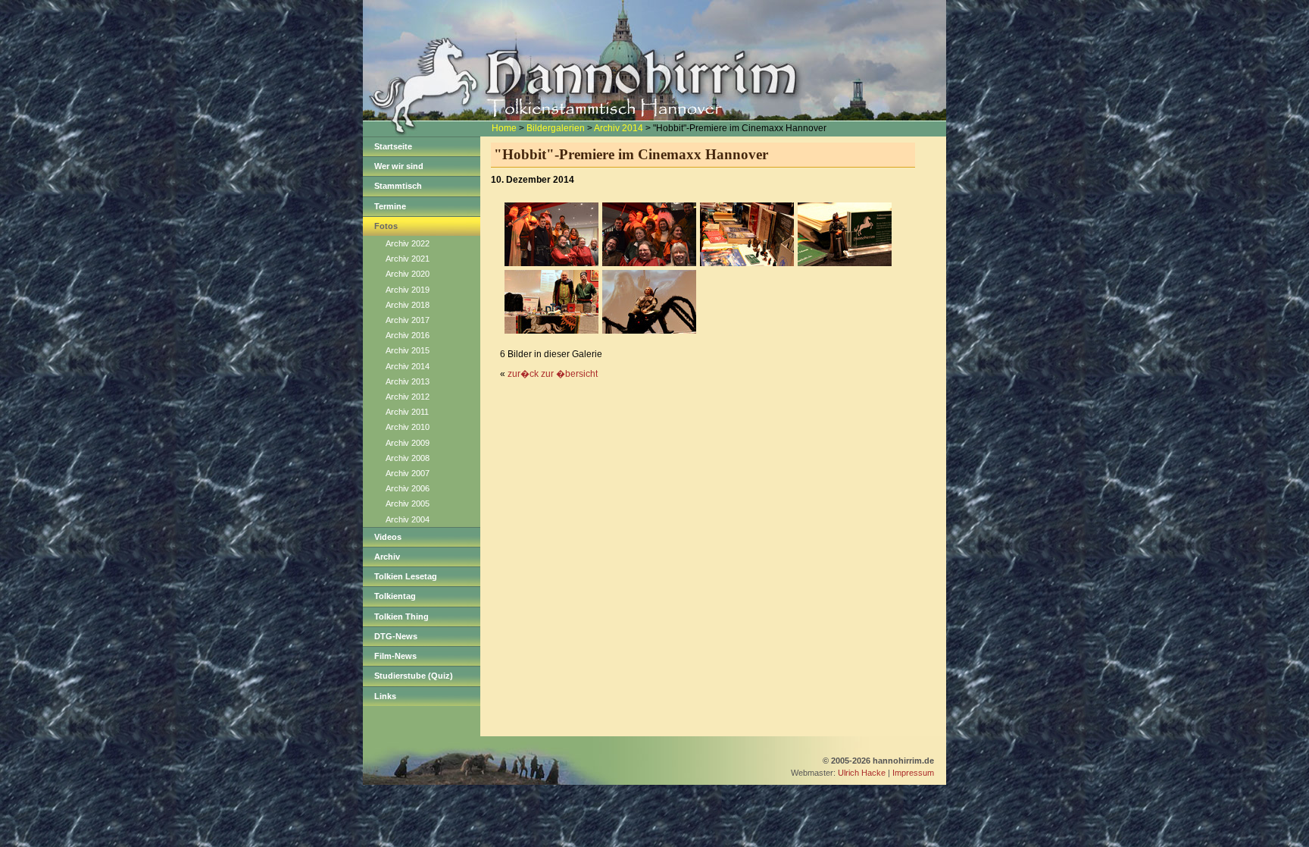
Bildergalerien (555, 128)
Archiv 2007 (408, 473)
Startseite (393, 146)
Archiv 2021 (408, 258)
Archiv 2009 (408, 442)
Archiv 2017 (408, 320)
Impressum (913, 772)
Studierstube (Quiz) (413, 675)
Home (504, 128)
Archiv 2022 (408, 243)
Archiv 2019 (408, 289)
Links (385, 696)
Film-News (395, 655)
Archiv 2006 (408, 488)
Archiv (387, 556)
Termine (390, 206)
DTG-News (395, 636)
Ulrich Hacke (862, 772)
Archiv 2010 (408, 426)
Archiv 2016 (408, 335)
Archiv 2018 (408, 304)
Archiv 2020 (408, 273)
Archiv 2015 (408, 350)
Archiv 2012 (408, 396)
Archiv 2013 (408, 381)
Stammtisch (398, 185)
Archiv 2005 (408, 503)
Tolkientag (395, 596)
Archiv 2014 (618, 128)
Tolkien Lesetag (405, 576)
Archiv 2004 (408, 519)
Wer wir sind (398, 166)
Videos (387, 536)
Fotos (386, 226)
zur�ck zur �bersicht (553, 374)
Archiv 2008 (408, 458)
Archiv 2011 (407, 411)
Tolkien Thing (401, 616)
